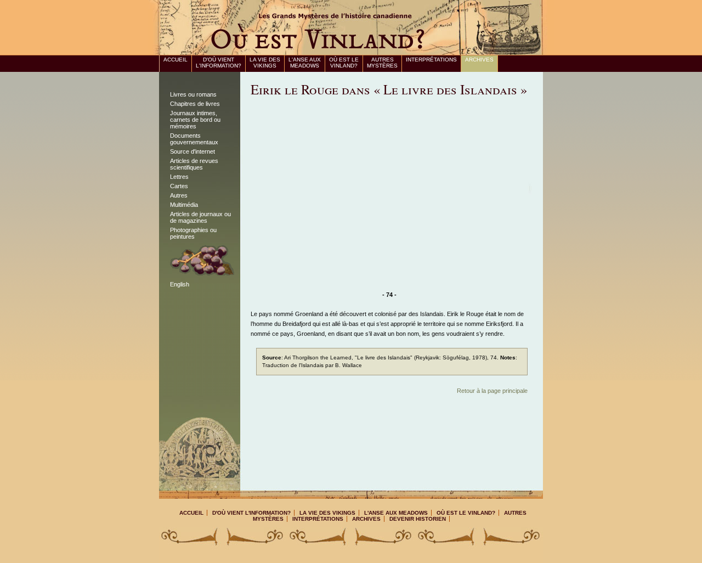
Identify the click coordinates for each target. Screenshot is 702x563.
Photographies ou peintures (193, 233)
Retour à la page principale (492, 390)
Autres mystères (382, 63)
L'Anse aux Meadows (304, 63)
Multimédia (184, 204)
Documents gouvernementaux (194, 138)
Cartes (179, 186)
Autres (179, 195)
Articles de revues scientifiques (194, 164)
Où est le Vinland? (344, 63)
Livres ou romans (193, 94)
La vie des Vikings (265, 63)
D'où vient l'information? (218, 63)
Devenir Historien (417, 519)
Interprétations (431, 60)
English (179, 284)
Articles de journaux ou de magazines (200, 217)
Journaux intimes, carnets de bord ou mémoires (195, 120)
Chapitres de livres (195, 103)
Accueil (175, 60)
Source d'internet (192, 151)
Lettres (179, 176)
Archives (479, 60)
